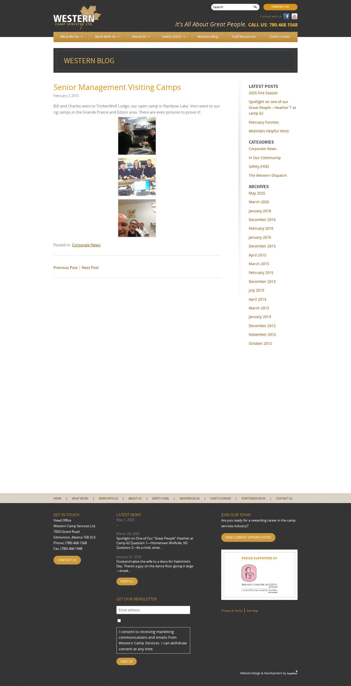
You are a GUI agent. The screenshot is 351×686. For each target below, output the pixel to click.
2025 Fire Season (263, 92)
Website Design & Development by (263, 673)
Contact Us (280, 6)
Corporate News (86, 244)
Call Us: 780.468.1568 (273, 25)
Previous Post (65, 267)
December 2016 (262, 219)
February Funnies (264, 122)
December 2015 (262, 246)
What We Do (69, 37)
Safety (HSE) (171, 37)
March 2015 (259, 263)
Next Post (90, 267)
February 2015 (261, 272)
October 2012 (260, 343)
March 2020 (259, 201)
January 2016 (260, 237)
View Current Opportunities (248, 537)
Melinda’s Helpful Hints (269, 130)
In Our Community (265, 157)
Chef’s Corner (279, 37)
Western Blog (208, 37)
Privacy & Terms (231, 611)
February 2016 (261, 228)
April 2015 (257, 255)
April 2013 (257, 299)
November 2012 (262, 334)
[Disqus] (136, 351)
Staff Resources (243, 37)
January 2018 (260, 210)
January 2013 (260, 316)
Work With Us (105, 37)
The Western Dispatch (268, 175)
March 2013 (259, 307)
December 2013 (262, 281)
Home (57, 498)
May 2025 (257, 193)
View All (127, 581)
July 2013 (256, 290)
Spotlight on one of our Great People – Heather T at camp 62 (272, 107)
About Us (139, 37)
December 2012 (262, 325)
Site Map (252, 611)
